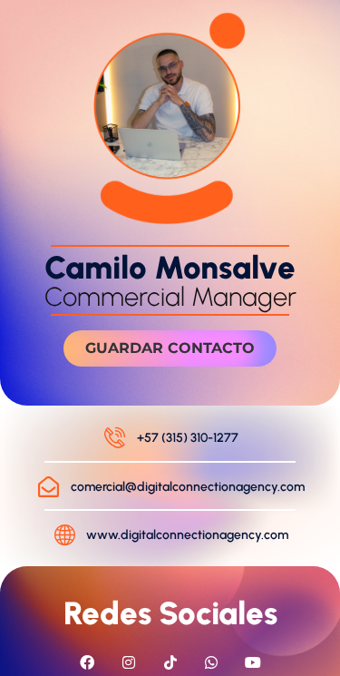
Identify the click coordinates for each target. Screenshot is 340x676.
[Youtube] (253, 662)
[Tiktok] (170, 662)
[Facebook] (88, 662)
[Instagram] (129, 662)
